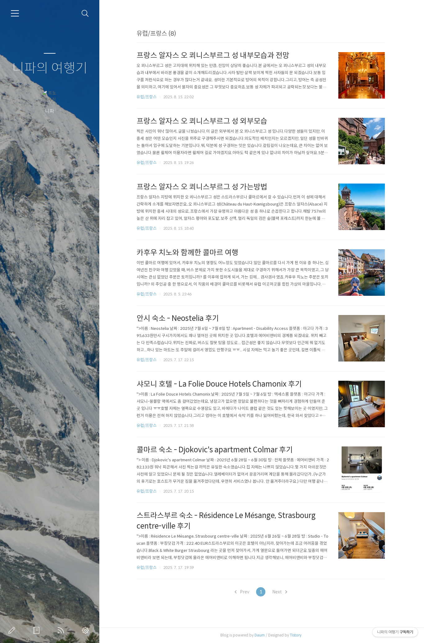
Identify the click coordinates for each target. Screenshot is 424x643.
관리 (86, 630)
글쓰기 (13, 630)
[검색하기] (85, 13)
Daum (260, 635)
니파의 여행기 (50, 68)
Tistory (295, 635)
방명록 (37, 630)
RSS (62, 630)
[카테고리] (15, 13)
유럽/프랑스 (147, 97)
